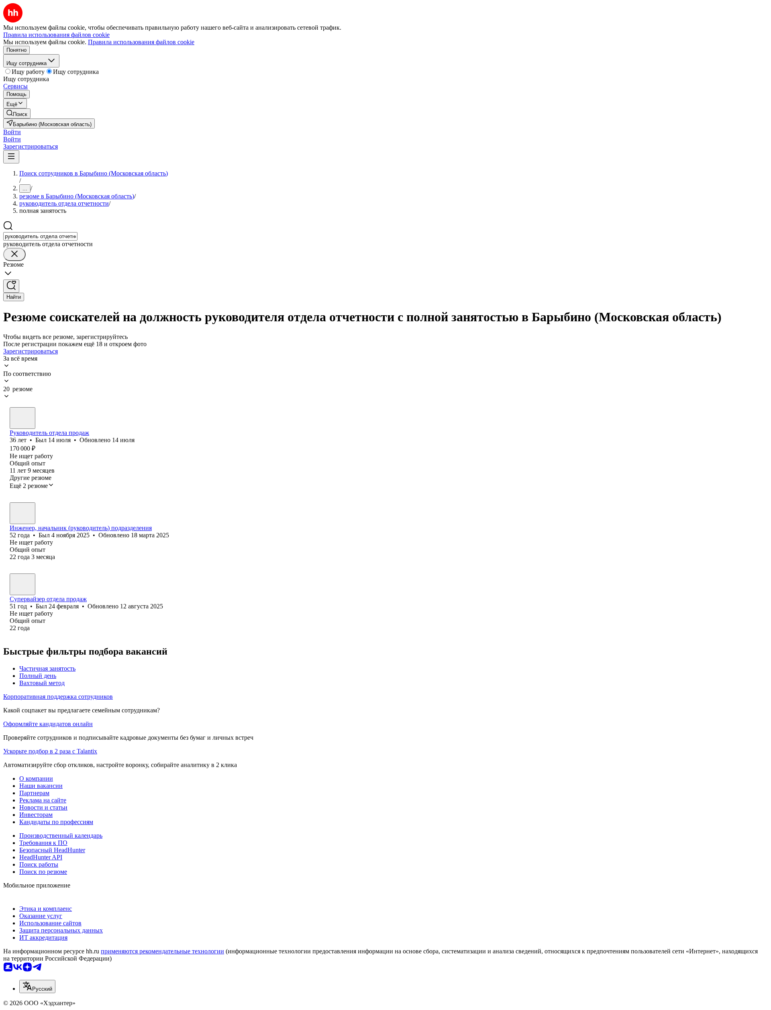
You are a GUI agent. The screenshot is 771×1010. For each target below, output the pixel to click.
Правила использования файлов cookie (141, 42)
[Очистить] (14, 254)
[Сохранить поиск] (11, 286)
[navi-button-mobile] (11, 156)
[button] (12, 132)
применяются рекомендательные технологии (162, 951)
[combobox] (40, 236)
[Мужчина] (22, 418)
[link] (17, 113)
